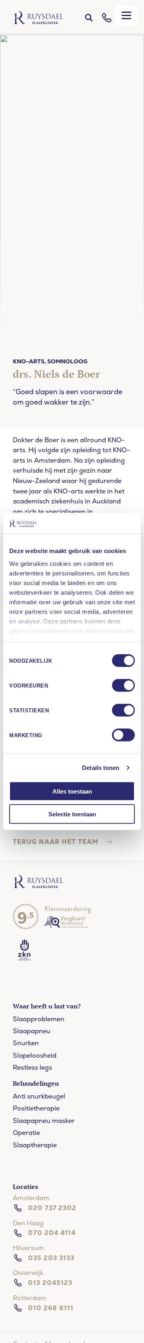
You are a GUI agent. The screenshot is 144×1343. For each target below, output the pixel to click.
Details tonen (100, 767)
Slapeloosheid (34, 1055)
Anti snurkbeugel (39, 1096)
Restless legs (32, 1067)
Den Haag (28, 1223)
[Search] (88, 17)
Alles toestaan (72, 791)
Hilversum (28, 1248)
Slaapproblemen (38, 1019)
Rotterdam (29, 1298)
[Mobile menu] (126, 15)
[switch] (123, 685)
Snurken (26, 1043)
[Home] (38, 17)
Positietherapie (36, 1108)
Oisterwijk (28, 1273)
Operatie (26, 1133)
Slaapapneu (31, 1031)
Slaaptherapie (35, 1145)
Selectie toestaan (72, 813)
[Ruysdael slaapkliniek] (38, 886)
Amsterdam (31, 1198)
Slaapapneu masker (44, 1120)
